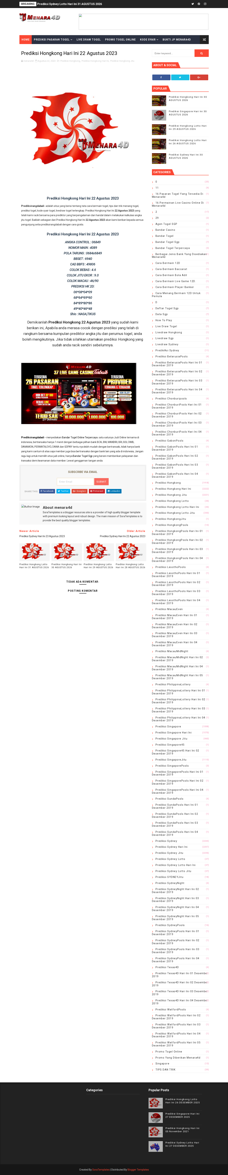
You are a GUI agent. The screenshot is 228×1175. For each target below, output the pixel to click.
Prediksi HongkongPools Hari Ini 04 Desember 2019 (177, 560)
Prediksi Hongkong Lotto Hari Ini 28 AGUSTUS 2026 (130, 566)
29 (157, 217)
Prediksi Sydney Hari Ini (172, 846)
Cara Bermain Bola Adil (171, 275)
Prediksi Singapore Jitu (172, 738)
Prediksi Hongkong (70, 61)
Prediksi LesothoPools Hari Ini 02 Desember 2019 (176, 584)
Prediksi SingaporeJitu (171, 759)
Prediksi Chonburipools (171, 398)
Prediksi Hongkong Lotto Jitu (175, 512)
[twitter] (192, 4)
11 (157, 187)
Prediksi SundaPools (170, 798)
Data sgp (162, 314)
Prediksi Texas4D (167, 967)
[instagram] (205, 4)
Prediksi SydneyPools (170, 925)
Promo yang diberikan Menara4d (178, 1057)
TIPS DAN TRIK (166, 1069)
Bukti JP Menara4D (177, 39)
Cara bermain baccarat (171, 269)
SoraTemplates (101, 1169)
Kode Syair (148, 39)
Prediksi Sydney (166, 841)
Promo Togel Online (120, 39)
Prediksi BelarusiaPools (172, 356)
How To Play (164, 320)
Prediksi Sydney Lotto (170, 859)
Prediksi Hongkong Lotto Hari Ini (177, 507)
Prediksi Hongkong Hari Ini (95, 61)
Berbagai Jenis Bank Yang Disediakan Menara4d (179, 256)
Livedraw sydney (167, 344)
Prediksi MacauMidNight (172, 651)
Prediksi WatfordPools (171, 1009)
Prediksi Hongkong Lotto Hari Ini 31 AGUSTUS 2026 (34, 566)
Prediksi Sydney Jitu (169, 853)
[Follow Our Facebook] (161, 77)
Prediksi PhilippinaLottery (173, 684)
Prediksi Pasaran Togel (52, 39)
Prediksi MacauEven (169, 609)
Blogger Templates (138, 1169)
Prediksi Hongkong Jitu (122, 61)
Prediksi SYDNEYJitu (170, 877)
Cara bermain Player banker (175, 287)
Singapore (163, 1063)
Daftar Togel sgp (167, 308)
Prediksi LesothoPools (171, 567)
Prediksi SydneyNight (170, 883)
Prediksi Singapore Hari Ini (174, 732)
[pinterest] (199, 4)
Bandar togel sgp (168, 242)
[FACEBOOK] (186, 4)
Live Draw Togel (89, 39)
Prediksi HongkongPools (172, 525)
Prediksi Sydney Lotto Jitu (173, 871)
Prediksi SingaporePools (172, 765)
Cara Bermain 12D (168, 263)
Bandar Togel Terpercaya (173, 248)
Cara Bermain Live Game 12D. (176, 281)
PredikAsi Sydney (167, 350)
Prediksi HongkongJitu (171, 519)
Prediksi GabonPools (170, 440)
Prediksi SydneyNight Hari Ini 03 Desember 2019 (175, 900)
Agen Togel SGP (166, 224)
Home (26, 39)
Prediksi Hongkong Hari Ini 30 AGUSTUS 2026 (66, 566)
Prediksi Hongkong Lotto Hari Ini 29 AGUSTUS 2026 (98, 566)
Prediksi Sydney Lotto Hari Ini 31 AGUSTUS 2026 (69, 4)
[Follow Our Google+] (199, 77)
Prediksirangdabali (33, 437)
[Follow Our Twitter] (180, 77)
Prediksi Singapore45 (170, 744)
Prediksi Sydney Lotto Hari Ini (176, 865)
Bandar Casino (165, 229)
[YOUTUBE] (180, 4)
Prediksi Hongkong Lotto (172, 500)
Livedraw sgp (165, 338)
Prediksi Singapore (168, 726)
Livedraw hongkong (169, 332)
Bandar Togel (165, 236)
